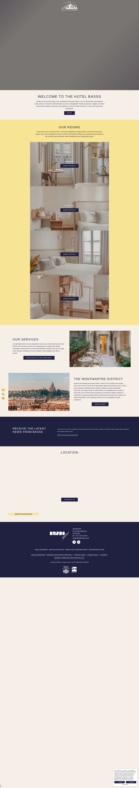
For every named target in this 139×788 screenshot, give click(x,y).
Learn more (125, 784)
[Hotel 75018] (3, 390)
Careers (103, 554)
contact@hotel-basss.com (80, 538)
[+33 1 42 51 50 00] (3, 394)
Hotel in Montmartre (41, 549)
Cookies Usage (79, 554)
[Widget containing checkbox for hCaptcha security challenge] (110, 462)
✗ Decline (131, 782)
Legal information (38, 554)
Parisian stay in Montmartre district (76, 549)
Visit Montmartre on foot (96, 549)
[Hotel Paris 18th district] (3, 398)
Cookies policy (93, 554)
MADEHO (86, 562)
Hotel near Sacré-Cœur (56, 549)
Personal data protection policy (59, 554)
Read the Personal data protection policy (67, 435)
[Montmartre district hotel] (74, 542)
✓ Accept (119, 782)
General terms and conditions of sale (69, 557)
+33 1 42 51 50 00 (81, 536)
